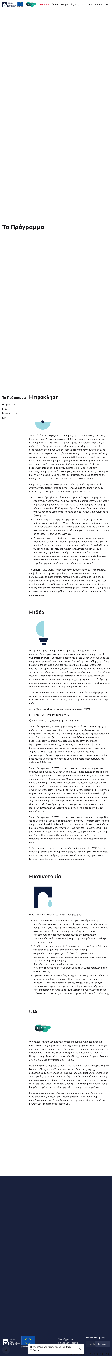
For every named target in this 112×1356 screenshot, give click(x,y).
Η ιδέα (6, 409)
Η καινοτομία (10, 413)
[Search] (6, 1350)
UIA (4, 417)
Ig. (103, 1354)
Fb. (91, 1354)
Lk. (109, 1354)
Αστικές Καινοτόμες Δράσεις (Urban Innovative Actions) (62, 1041)
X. (97, 1354)
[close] (80, 1348)
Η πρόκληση (9, 404)
